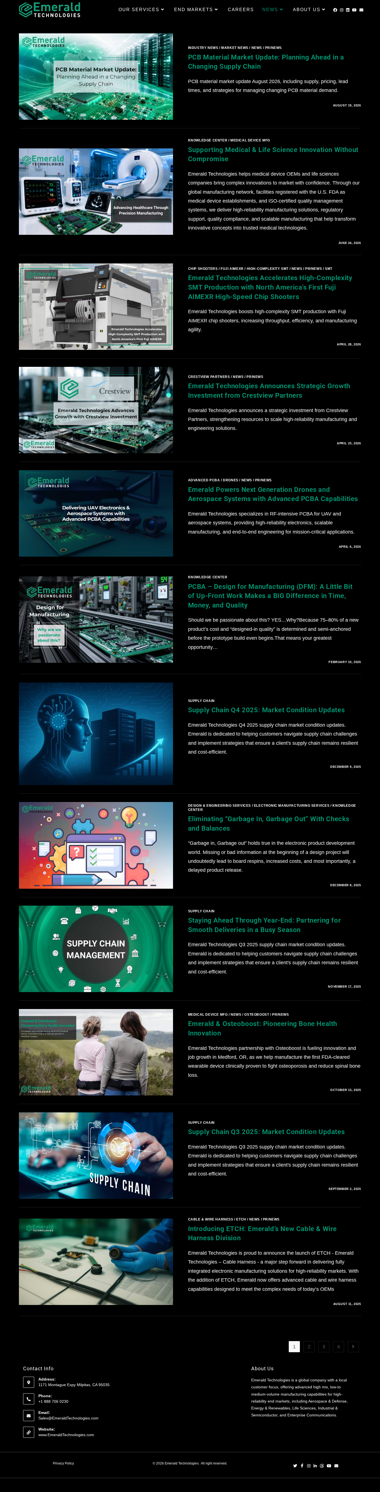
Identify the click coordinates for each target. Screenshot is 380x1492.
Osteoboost (256, 1015)
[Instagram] (308, 1466)
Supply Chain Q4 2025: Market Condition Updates (266, 710)
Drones (230, 480)
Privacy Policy (63, 1463)
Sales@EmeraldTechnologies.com (68, 1418)
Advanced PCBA (204, 480)
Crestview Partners (209, 377)
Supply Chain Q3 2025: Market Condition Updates (266, 1132)
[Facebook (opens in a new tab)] (335, 10)
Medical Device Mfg (250, 140)
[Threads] (322, 1466)
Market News (234, 48)
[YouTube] (329, 1466)
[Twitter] (295, 1466)
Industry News (203, 48)
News (256, 48)
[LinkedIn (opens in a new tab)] (347, 10)
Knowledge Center (208, 140)
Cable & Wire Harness (210, 1219)
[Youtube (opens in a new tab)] (354, 10)
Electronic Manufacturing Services (292, 806)
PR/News (273, 48)
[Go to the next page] (353, 1346)
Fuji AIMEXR (232, 269)
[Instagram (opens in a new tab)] (341, 10)
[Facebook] (302, 1466)
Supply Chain (201, 701)
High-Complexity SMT (267, 269)
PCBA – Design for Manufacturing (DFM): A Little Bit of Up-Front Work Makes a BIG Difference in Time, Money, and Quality (270, 596)
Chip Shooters (203, 269)
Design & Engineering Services (219, 806)
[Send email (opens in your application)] (361, 10)
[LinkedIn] (315, 1466)
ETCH (241, 1219)
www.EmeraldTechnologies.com (66, 1435)
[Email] (336, 1466)
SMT (328, 269)
